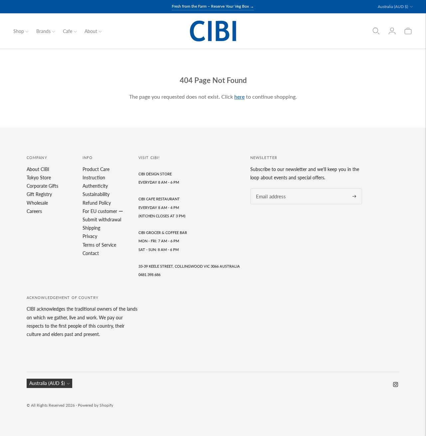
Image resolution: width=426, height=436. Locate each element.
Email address (269, 188)
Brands (43, 31)
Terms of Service (99, 245)
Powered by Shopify (95, 405)
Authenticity (95, 186)
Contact (91, 253)
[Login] (392, 31)
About (91, 31)
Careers (34, 211)
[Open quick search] (376, 31)
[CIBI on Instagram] (395, 385)
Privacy (90, 236)
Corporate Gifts (42, 186)
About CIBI (38, 169)
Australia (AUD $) (393, 6)
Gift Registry (39, 194)
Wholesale (37, 203)
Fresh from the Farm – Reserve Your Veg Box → (213, 6)
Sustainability (96, 194)
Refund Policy (97, 203)
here (239, 96)
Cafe (67, 31)
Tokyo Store (39, 177)
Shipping (91, 228)
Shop (18, 31)
